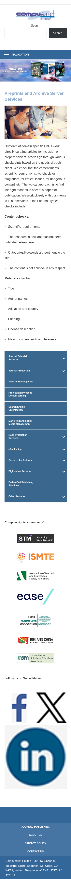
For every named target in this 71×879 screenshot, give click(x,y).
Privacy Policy (35, 843)
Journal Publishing (35, 826)
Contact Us (35, 851)
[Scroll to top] (64, 872)
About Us (35, 834)
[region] (35, 70)
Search (35, 25)
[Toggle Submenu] (64, 358)
